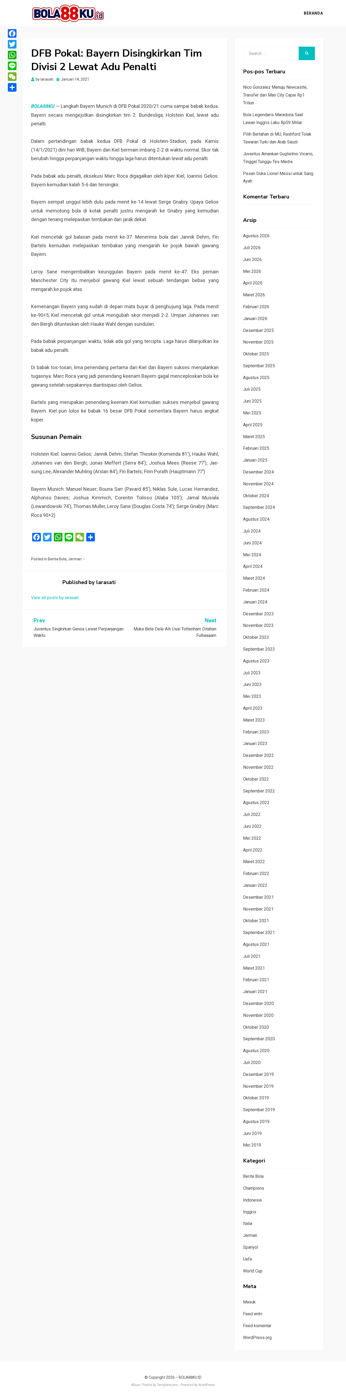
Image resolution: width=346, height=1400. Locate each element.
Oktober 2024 (256, 495)
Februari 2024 (256, 590)
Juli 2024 (252, 531)
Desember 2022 (258, 755)
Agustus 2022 (256, 802)
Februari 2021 (256, 979)
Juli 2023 (252, 672)
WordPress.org (257, 1337)
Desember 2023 (258, 613)
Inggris (249, 1211)
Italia (247, 1223)
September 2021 (259, 932)
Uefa (247, 1259)
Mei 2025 (252, 413)
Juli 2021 (252, 956)
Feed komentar (257, 1325)
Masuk (249, 1302)
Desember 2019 (258, 1074)
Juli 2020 (252, 1062)
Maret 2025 (254, 436)
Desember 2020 (258, 1003)
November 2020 (258, 1015)
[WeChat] (12, 76)
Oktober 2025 (256, 353)
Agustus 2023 (256, 661)
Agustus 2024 (256, 519)
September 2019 (259, 1109)
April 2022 (252, 850)
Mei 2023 (252, 696)
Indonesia (252, 1200)
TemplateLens (167, 1385)
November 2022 (258, 767)
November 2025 (258, 342)
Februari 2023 (256, 732)
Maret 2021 (254, 968)
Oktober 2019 (256, 1097)
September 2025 (259, 365)
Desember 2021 (258, 897)
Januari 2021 (255, 991)
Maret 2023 (254, 720)
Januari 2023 (255, 743)
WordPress (206, 1385)
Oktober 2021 (256, 920)
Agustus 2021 (256, 944)
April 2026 (252, 283)
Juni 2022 (252, 826)
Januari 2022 (255, 885)
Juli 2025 (252, 389)
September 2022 (259, 791)
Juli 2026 (252, 247)
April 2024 (252, 566)
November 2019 (258, 1086)
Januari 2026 (255, 318)
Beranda (313, 13)
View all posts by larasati (55, 597)
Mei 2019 (252, 1145)
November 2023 (258, 625)
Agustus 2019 (256, 1121)
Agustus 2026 (256, 235)
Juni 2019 (252, 1133)
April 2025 (252, 424)
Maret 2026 (254, 294)
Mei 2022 (252, 838)
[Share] (12, 87)
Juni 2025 (252, 401)
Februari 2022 (256, 873)
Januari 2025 (255, 460)
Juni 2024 (252, 542)
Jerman (75, 559)
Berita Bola (57, 559)
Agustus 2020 (256, 1050)
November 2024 (258, 483)
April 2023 (252, 708)
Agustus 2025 (256, 377)
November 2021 (258, 909)
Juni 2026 (252, 259)
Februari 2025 (256, 448)
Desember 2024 (258, 472)
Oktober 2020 (256, 1027)
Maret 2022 (254, 861)
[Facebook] (12, 33)
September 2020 (259, 1038)
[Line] (12, 65)
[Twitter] (12, 44)
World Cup (252, 1271)
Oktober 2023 (256, 637)
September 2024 (259, 507)
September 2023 (259, 649)
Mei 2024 (252, 554)
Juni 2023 (252, 684)
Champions (253, 1188)
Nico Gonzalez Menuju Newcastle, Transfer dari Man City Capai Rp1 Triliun (275, 95)
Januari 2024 (255, 602)
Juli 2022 (252, 814)
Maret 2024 (254, 578)
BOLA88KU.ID (190, 1377)
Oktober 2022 (256, 779)
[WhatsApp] (12, 55)
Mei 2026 (252, 271)
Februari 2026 (256, 306)
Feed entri (252, 1313)
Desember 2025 (258, 330)
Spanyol (250, 1247)
